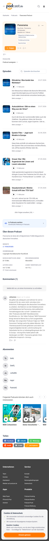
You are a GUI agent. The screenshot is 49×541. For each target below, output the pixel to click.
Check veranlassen (10, 270)
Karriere (5, 477)
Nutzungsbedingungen (31, 480)
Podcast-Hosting (29, 496)
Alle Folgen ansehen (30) (23, 212)
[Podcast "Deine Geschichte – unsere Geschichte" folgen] (31, 419)
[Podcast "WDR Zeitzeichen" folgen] (11, 419)
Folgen (11, 48)
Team (4, 474)
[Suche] (38, 6)
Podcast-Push (28, 503)
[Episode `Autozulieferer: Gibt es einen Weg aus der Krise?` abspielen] (13, 113)
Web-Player (6, 496)
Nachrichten (22, 43)
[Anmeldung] (44, 6)
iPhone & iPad (7, 499)
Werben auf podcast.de (10, 483)
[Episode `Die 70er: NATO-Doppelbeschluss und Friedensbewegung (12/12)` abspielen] (26, 419)
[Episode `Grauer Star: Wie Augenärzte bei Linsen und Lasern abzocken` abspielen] (13, 168)
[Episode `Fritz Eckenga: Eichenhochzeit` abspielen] (46, 419)
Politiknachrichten (24, 40)
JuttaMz (13, 373)
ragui (12, 380)
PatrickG (13, 388)
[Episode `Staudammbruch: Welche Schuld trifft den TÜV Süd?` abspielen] (13, 194)
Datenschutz (28, 483)
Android (5, 503)
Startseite (6, 15)
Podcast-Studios (29, 499)
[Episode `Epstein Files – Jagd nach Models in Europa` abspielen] (13, 139)
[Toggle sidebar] (4, 6)
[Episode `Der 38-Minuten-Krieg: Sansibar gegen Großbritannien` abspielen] (6, 419)
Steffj (12, 366)
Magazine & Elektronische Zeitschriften (26, 36)
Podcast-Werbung (30, 506)
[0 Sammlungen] (39, 25)
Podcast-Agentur (29, 509)
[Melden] (15, 340)
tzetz (12, 358)
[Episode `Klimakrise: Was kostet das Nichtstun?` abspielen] (13, 87)
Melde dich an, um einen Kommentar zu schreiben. (24, 288)
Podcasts (14, 15)
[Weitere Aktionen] (42, 25)
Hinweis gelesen (25, 535)
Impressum (6, 480)
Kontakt (26, 474)
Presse (26, 477)
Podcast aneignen (9, 62)
